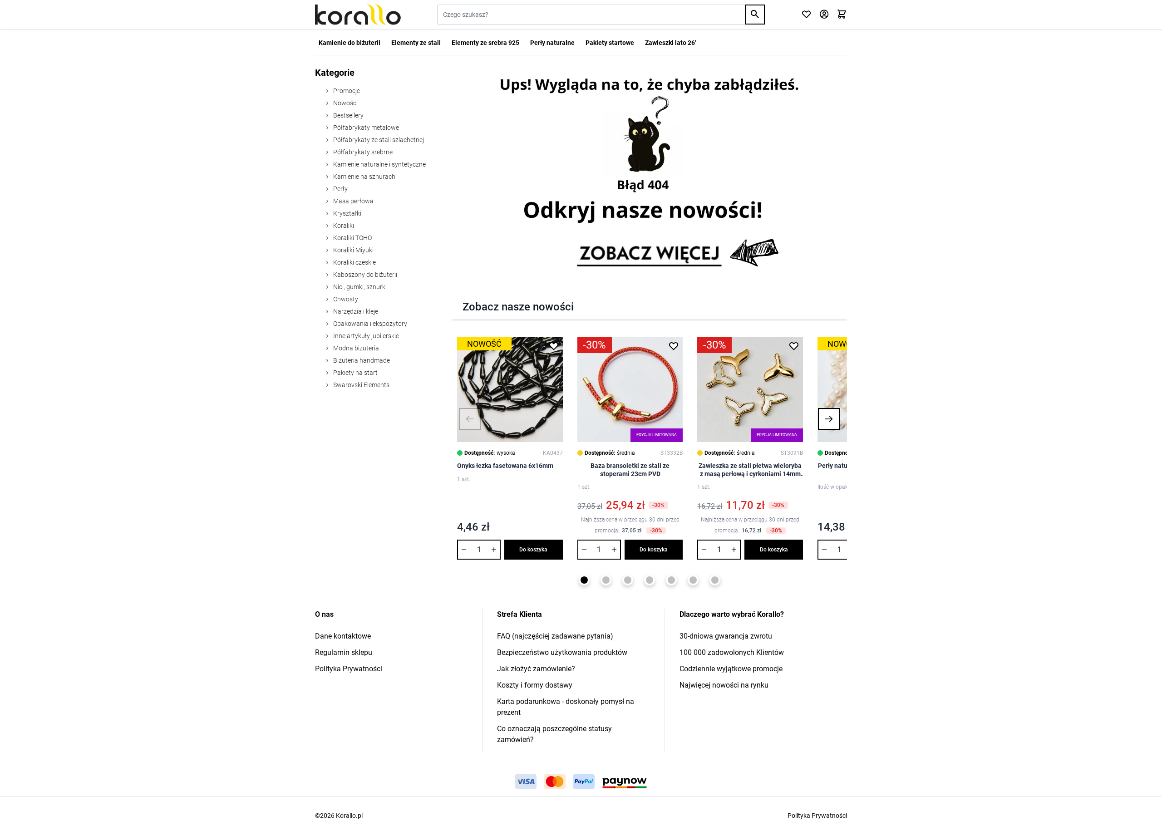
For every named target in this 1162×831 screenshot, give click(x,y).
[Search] (755, 15)
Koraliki (343, 225)
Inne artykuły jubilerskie (365, 335)
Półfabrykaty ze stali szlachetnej (378, 139)
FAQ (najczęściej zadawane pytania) (555, 636)
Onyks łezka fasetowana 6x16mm (505, 465)
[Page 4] (649, 580)
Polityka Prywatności (348, 668)
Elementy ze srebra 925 (485, 42)
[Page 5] (671, 580)
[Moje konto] (824, 15)
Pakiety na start (355, 372)
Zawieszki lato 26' (670, 42)
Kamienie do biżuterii (349, 42)
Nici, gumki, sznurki (359, 286)
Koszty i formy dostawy (534, 685)
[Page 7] (715, 580)
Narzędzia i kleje (355, 311)
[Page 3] (627, 580)
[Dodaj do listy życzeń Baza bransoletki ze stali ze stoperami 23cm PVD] (673, 345)
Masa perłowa (353, 201)
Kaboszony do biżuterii (364, 274)
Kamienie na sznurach (363, 176)
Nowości (345, 103)
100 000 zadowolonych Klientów (731, 652)
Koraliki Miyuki (353, 250)
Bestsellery (348, 115)
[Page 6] (693, 580)
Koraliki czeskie (354, 262)
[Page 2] (606, 580)
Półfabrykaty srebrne (362, 152)
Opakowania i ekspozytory (369, 323)
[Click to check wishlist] (806, 15)
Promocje (346, 90)
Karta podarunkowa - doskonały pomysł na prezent (565, 707)
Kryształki (346, 213)
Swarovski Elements (360, 384)
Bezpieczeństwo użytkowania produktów (562, 652)
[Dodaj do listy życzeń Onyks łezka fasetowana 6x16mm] (553, 345)
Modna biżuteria (355, 348)
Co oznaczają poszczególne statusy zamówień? (554, 734)
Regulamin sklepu (343, 652)
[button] (470, 419)
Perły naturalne (552, 42)
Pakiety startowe (610, 42)
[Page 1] (584, 580)
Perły (340, 188)
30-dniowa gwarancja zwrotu (725, 636)
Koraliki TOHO (352, 237)
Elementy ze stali (416, 42)
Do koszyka (533, 549)
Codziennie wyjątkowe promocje (731, 668)
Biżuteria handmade (361, 360)
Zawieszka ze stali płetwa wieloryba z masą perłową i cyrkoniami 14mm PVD (750, 470)
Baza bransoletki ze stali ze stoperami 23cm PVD (630, 469)
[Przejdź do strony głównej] (358, 14)
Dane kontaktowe (343, 636)
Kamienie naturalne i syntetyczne (379, 164)
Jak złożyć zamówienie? (536, 668)
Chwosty (345, 299)
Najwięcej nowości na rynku (723, 685)
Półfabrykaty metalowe (365, 127)
